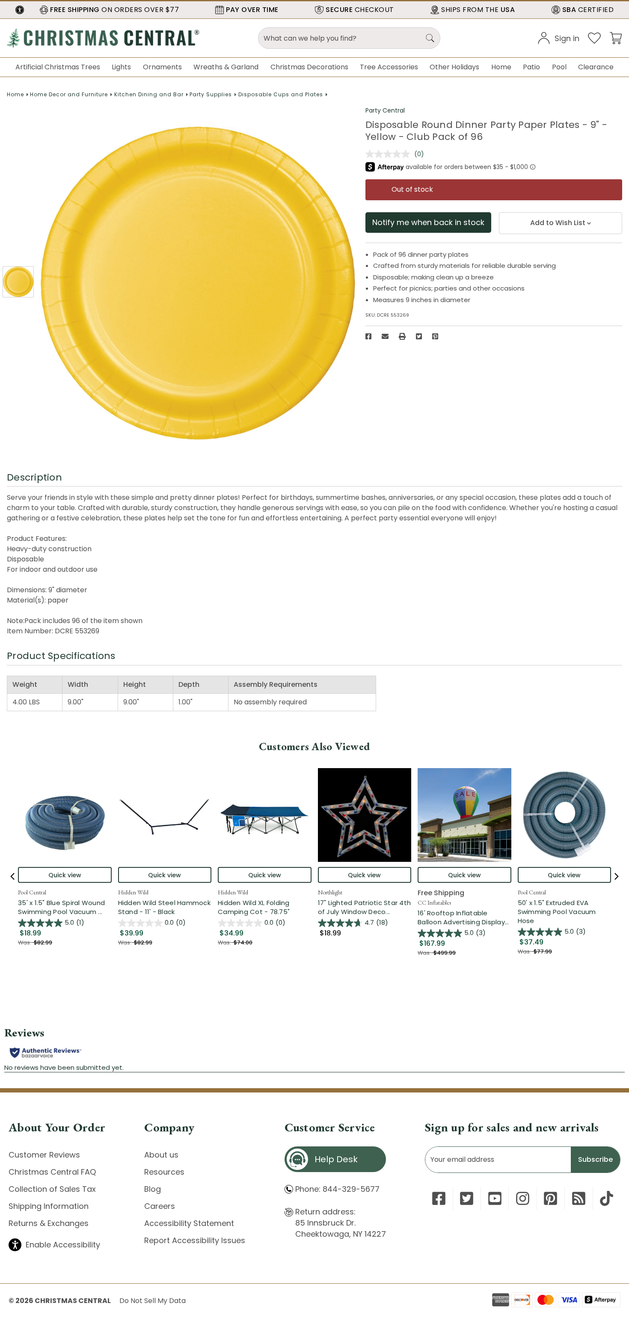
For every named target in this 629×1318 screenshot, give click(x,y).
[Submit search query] (430, 38)
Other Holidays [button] (454, 67)
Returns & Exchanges (49, 1223)
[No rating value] (389, 154)
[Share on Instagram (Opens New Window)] (522, 1198)
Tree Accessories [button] (389, 67)
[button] (19, 10)
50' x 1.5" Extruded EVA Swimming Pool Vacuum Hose (557, 911)
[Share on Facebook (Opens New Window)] (368, 336)
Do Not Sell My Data (152, 1301)
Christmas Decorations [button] (309, 67)
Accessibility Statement (189, 1223)
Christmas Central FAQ (52, 1172)
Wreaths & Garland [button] (225, 67)
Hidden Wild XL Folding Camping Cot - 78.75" (254, 907)
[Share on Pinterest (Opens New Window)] (435, 336)
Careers (159, 1206)
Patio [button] (531, 67)
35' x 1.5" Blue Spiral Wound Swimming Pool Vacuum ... (65, 907)
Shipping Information (49, 1206)
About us (161, 1154)
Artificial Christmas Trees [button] (57, 67)
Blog (152, 1189)
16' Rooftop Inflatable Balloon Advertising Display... (464, 917)
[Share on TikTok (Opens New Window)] (606, 1198)
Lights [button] (121, 67)
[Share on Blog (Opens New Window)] (578, 1198)
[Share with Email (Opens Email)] (385, 336)
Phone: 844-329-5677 (337, 1189)
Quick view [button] (64, 875)
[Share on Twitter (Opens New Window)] (419, 336)
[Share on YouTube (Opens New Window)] (494, 1198)
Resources (164, 1172)
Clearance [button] (596, 67)
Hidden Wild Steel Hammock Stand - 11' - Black (164, 907)
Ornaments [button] (162, 67)
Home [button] (501, 67)
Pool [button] (559, 67)
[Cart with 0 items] (615, 37)
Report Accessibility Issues (194, 1240)
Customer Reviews (44, 1154)
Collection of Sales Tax (52, 1189)
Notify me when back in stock (428, 222)
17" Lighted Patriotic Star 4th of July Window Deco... (365, 907)
